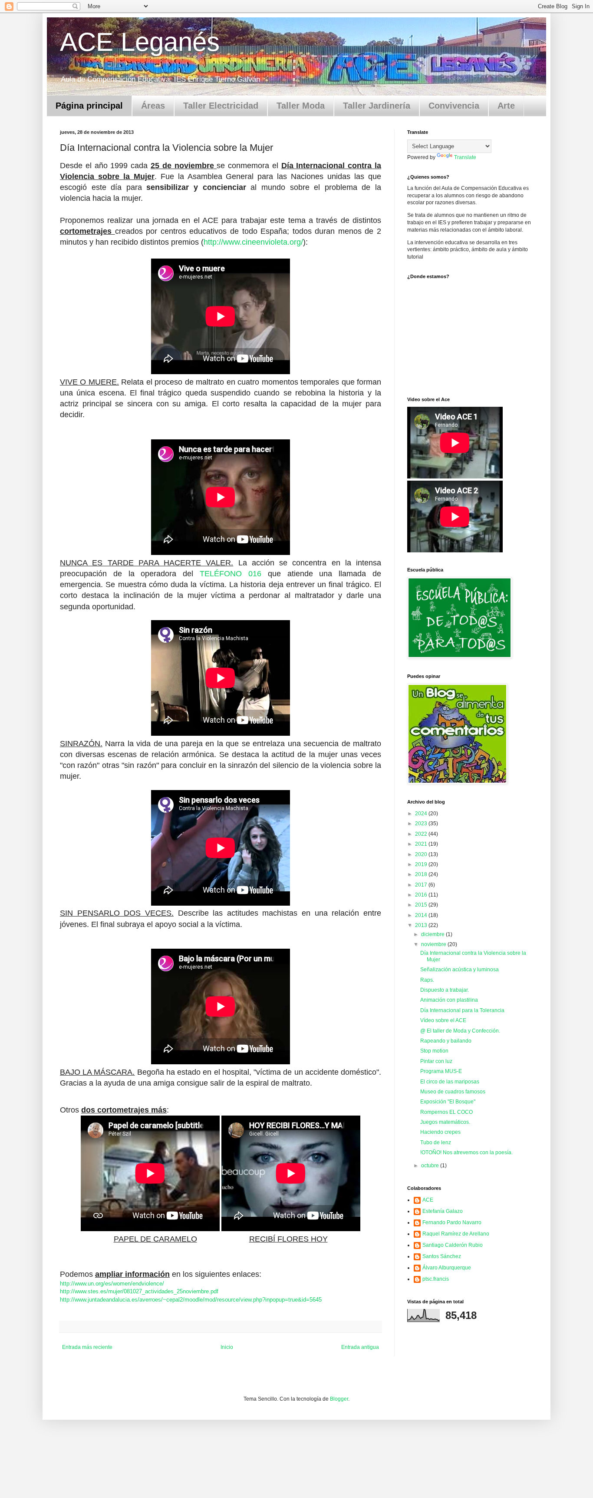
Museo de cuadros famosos (452, 1092)
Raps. (427, 980)
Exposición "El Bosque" (447, 1102)
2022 (421, 834)
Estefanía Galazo (442, 1211)
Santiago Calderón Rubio (452, 1245)
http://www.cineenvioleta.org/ (253, 242)
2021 (421, 844)
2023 (421, 823)
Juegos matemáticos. (445, 1122)
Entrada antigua (360, 1347)
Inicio (227, 1347)
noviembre (434, 944)
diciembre (433, 934)
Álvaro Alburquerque (446, 1268)
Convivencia (453, 105)
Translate (465, 157)
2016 (421, 895)
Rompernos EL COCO (446, 1112)
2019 (421, 864)
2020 (421, 854)
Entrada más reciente (87, 1347)
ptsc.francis (435, 1279)
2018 (421, 874)
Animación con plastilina (449, 1000)
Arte (506, 105)
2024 (421, 813)
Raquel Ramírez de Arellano (455, 1234)
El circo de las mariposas (449, 1082)
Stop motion (434, 1051)
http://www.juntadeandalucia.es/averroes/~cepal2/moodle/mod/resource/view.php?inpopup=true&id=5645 (191, 1299)
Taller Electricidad (220, 105)
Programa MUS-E (441, 1071)
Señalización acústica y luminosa (459, 970)
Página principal (89, 105)
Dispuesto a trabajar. (444, 990)
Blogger (339, 1399)
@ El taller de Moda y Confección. (460, 1031)
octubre (430, 1166)
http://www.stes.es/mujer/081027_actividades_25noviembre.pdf (139, 1291)
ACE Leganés (140, 41)
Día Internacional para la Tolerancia (462, 1010)
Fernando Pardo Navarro (451, 1222)
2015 (421, 905)
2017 (421, 885)
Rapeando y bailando (445, 1041)
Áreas (153, 105)
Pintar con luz (436, 1061)
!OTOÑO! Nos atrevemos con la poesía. (466, 1152)
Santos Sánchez (441, 1256)
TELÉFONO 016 (230, 573)
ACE (427, 1200)
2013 (421, 925)
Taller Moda (301, 105)
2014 (421, 915)
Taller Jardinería (376, 105)
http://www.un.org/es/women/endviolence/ (112, 1283)
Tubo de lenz (435, 1142)
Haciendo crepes (440, 1132)
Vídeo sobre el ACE (443, 1020)
